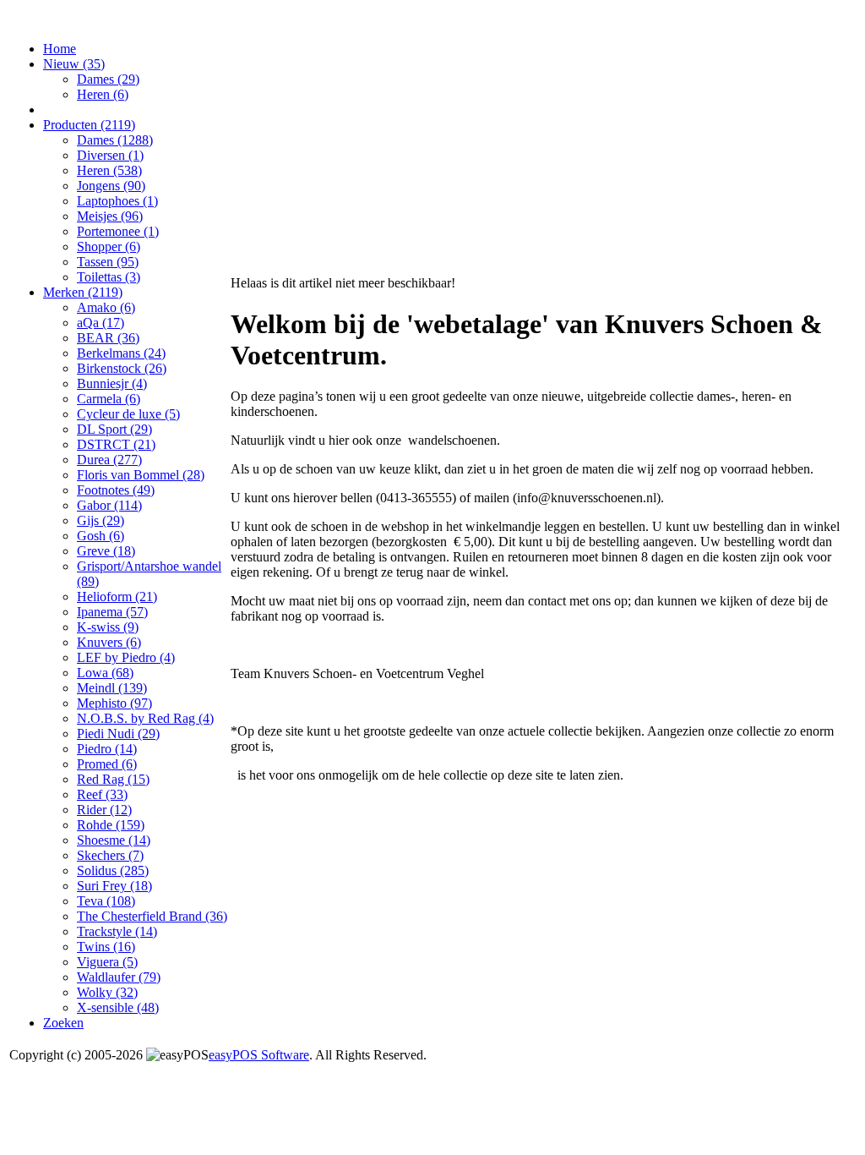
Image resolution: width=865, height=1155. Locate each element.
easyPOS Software (259, 1055)
